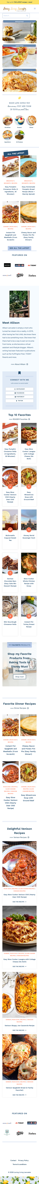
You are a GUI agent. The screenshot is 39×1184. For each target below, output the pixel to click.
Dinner (6, 226)
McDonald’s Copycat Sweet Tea (10, 538)
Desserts (7, 183)
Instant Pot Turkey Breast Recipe (28, 624)
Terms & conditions (19, 1164)
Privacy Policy (23, 1160)
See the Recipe (19, 902)
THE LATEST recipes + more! (23, 2)
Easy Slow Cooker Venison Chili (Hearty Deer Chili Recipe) (10, 497)
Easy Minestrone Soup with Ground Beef (28, 798)
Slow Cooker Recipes (26, 888)
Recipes (14, 183)
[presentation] (10, 166)
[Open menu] (35, 8)
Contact (13, 1160)
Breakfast (10, 181)
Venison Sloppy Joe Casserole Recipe (19, 1026)
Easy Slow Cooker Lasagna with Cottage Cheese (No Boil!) (28, 454)
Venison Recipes (19, 891)
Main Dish (13, 226)
